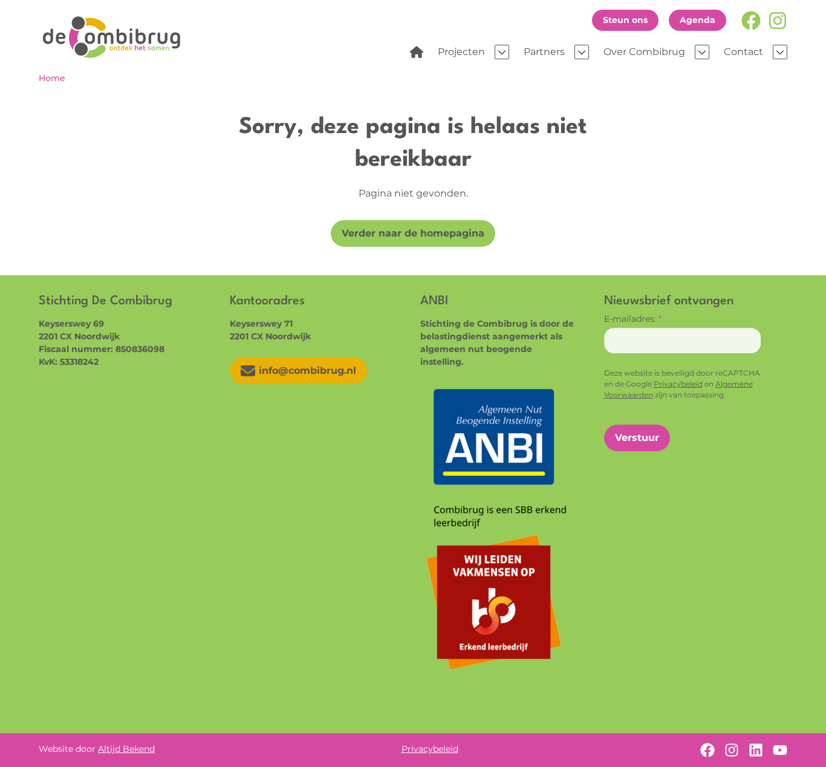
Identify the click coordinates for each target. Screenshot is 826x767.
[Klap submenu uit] (502, 52)
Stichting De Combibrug (116, 37)
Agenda (697, 20)
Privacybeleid (678, 383)
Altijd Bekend (126, 748)
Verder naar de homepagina (413, 233)
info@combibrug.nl (307, 370)
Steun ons (625, 20)
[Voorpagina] (416, 52)
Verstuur (637, 437)
